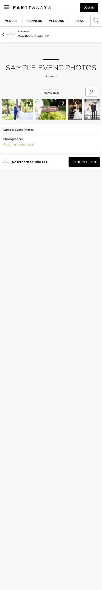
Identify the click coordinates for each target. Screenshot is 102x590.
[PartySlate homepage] (32, 7)
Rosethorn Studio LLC (33, 36)
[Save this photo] (29, 103)
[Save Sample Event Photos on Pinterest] (91, 92)
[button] (18, 144)
